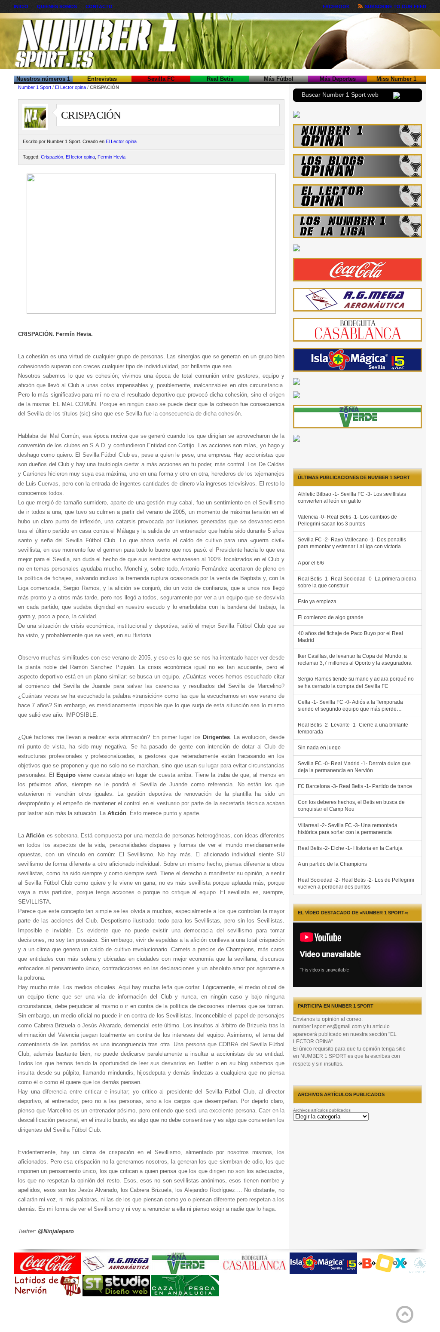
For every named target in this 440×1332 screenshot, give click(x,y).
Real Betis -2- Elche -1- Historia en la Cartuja (350, 848)
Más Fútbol (278, 79)
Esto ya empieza (317, 601)
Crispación (52, 156)
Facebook (336, 6)
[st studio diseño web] (116, 1294)
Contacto (99, 6)
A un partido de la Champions (332, 864)
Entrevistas (102, 79)
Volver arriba (404, 1314)
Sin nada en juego (319, 747)
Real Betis (220, 79)
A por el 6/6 (311, 562)
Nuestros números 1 (43, 79)
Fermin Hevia (111, 156)
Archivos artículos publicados (322, 1110)
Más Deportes (338, 79)
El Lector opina (70, 87)
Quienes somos (57, 6)
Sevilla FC (160, 79)
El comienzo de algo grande (331, 617)
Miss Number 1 (396, 79)
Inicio (21, 6)
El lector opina (80, 156)
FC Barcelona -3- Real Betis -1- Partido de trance (355, 786)
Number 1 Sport (34, 87)
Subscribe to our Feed (395, 6)
